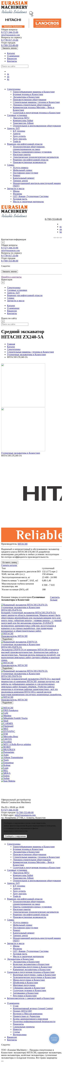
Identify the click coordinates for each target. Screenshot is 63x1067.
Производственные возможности (29, 162)
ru (8, 74)
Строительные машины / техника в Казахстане (36, 102)
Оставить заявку (9, 562)
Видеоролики (20, 1034)
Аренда (16, 133)
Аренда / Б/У (13, 128)
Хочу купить (19, 136)
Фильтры (17, 193)
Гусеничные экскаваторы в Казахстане (26, 354)
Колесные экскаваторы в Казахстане (31, 964)
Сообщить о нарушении (15, 836)
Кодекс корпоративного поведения (30, 1019)
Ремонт (16, 175)
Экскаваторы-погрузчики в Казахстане (32, 967)
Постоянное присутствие (25, 173)
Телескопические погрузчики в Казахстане (34, 977)
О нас (16, 1006)
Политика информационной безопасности (34, 1021)
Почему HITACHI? (22, 1011)
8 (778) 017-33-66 (9, 40)
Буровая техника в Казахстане (28, 94)
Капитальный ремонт (23, 178)
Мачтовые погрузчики (24, 985)
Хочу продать (20, 139)
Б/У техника (19, 131)
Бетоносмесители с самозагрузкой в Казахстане (31, 998)
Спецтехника (13, 89)
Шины (16, 191)
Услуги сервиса (20, 167)
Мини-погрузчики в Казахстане (29, 980)
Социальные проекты (24, 1026)
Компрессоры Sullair (23, 120)
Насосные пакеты (22, 154)
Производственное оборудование (29, 99)
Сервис (10, 165)
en (8, 76)
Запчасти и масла (15, 188)
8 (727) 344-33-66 (9, 32)
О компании (13, 56)
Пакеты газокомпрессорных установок (32, 152)
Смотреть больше (55, 598)
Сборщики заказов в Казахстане (29, 988)
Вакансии (12, 58)
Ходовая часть (20, 199)
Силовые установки (17, 115)
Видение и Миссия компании (27, 1013)
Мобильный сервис (22, 170)
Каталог (11, 53)
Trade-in (17, 141)
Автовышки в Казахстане (26, 993)
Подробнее (7, 639)
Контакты (12, 61)
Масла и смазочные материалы (28, 201)
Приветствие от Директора (26, 1016)
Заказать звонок (9, 48)
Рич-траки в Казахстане (25, 995)
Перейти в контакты (11, 277)
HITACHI (22, 544)
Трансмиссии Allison (23, 123)
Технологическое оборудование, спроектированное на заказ (29, 147)
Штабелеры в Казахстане (25, 982)
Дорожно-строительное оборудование (32, 105)
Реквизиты (18, 1024)
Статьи (16, 1032)
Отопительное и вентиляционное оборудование (37, 125)
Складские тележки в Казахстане (29, 990)
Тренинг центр (20, 180)
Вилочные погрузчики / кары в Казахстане (34, 974)
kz (8, 79)
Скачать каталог (9, 565)
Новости (17, 1029)
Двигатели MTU (21, 118)
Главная (11, 344)
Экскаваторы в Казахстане (26, 97)
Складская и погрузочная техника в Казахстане (36, 112)
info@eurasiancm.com (10, 35)
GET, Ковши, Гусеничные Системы (30, 196)
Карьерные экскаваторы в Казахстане (32, 969)
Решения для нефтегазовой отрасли (24, 144)
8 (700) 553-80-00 (9, 45)
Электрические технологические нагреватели (36, 157)
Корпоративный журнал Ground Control (33, 1008)
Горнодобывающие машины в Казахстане (34, 91)
